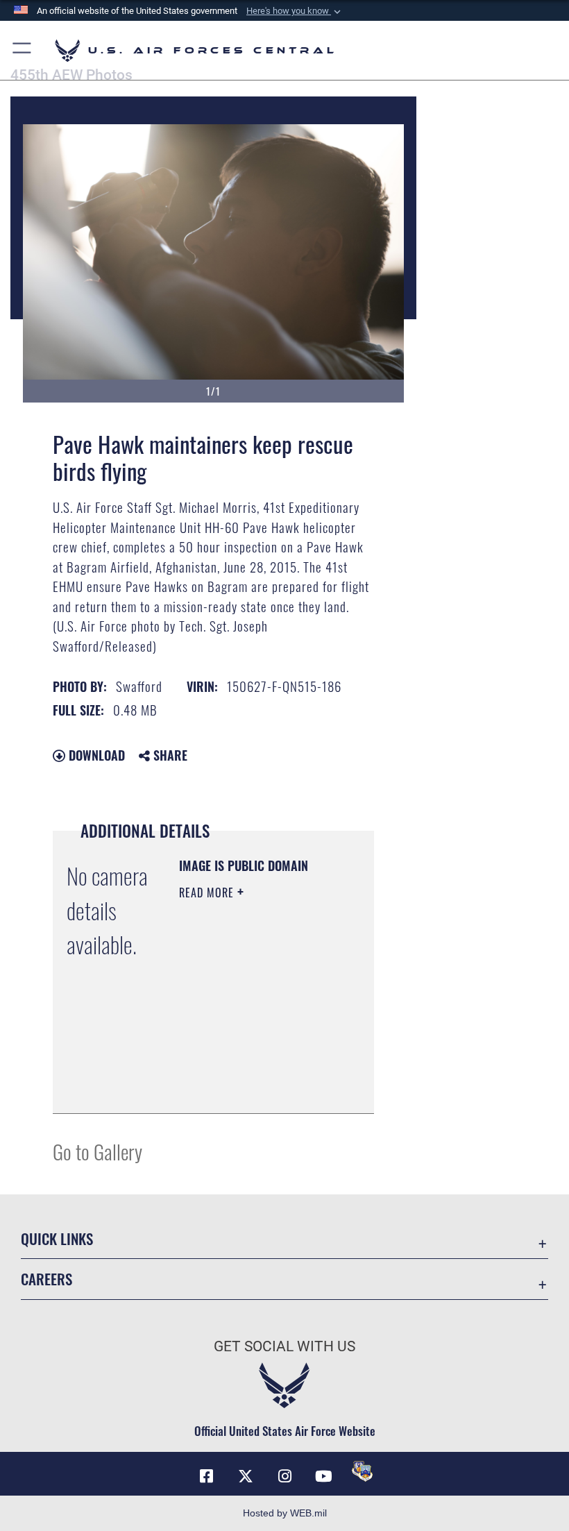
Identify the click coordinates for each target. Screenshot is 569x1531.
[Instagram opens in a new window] (284, 1476)
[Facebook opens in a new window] (206, 1476)
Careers (46, 1278)
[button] (294, 11)
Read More (208, 892)
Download (95, 755)
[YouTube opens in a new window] (323, 1476)
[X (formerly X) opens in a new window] (245, 1476)
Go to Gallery (97, 1151)
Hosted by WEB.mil (285, 1513)
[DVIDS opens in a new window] (362, 1471)
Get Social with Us (284, 1346)
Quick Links (57, 1238)
